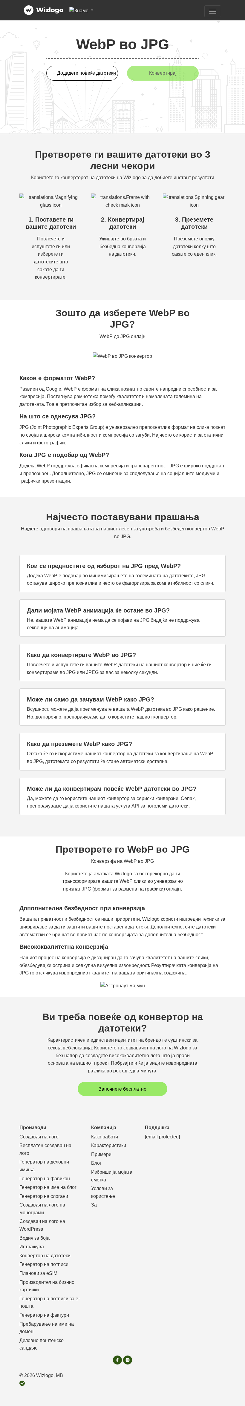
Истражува (31, 1246)
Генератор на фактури (44, 1315)
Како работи (104, 1136)
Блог (96, 1163)
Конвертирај (163, 73)
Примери (101, 1154)
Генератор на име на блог (47, 1187)
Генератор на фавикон (44, 1178)
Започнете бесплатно (122, 1089)
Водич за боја (34, 1238)
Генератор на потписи (43, 1264)
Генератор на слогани (43, 1196)
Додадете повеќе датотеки (86, 73)
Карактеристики (108, 1145)
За (94, 1204)
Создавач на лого (39, 1136)
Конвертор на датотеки (45, 1255)
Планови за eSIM (38, 1273)
